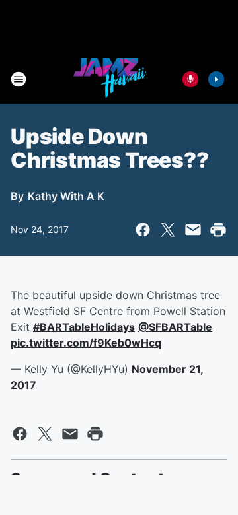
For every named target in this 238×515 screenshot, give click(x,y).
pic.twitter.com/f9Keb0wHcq (86, 342)
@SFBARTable (175, 326)
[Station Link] (109, 79)
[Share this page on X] (168, 230)
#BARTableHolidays (84, 326)
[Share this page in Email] (193, 230)
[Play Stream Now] (216, 79)
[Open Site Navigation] (18, 79)
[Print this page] (218, 230)
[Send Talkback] (190, 79)
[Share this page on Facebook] (143, 230)
